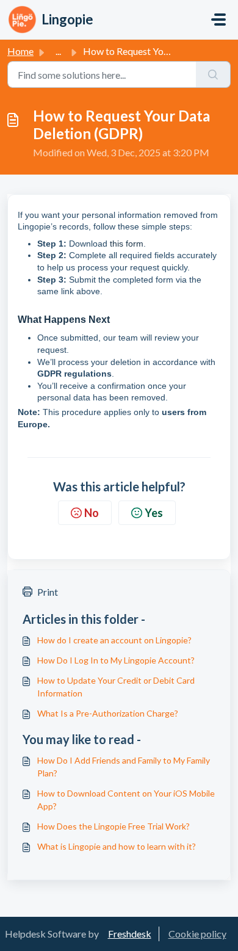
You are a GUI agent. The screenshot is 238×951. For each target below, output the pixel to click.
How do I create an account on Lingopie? (114, 640)
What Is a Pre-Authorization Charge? (107, 713)
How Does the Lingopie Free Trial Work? (113, 826)
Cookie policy (197, 933)
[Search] (213, 74)
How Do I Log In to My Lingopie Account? (116, 660)
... (58, 51)
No (91, 512)
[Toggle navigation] (218, 20)
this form (126, 243)
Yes (154, 512)
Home (20, 51)
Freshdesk (129, 933)
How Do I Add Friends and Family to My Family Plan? (123, 766)
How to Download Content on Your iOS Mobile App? (126, 799)
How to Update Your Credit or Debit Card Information (116, 686)
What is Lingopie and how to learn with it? (116, 846)
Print (47, 592)
